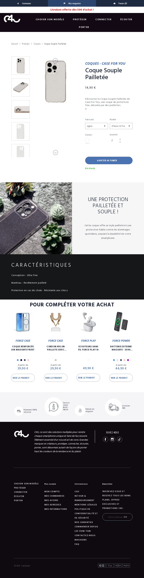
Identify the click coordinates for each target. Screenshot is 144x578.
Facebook (105, 439)
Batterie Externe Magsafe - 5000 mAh (121, 348)
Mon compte (52, 491)
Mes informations (55, 509)
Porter (84, 27)
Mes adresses (52, 504)
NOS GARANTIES (84, 522)
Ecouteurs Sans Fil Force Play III (88, 348)
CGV (77, 491)
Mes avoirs (51, 500)
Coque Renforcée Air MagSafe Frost (23, 348)
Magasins (81, 539)
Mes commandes (54, 495)
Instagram (112, 439)
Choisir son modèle (50, 19)
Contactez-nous (85, 535)
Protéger (80, 19)
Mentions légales (86, 504)
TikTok (119, 439)
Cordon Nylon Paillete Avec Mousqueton (56, 348)
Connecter (103, 19)
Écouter (126, 19)
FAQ (77, 544)
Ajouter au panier (107, 160)
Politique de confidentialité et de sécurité (86, 513)
